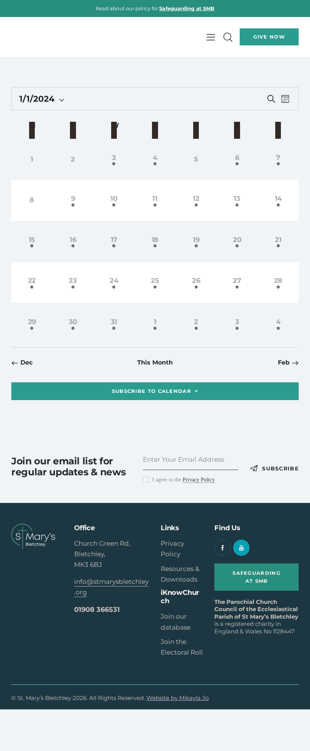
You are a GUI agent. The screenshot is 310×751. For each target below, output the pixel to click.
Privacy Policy (198, 480)
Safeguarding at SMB (186, 8)
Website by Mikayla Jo (177, 697)
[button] (210, 37)
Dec (26, 362)
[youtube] (241, 548)
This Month (155, 362)
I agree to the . (184, 480)
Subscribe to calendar (151, 391)
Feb (284, 362)
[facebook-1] (222, 548)
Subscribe (280, 468)
